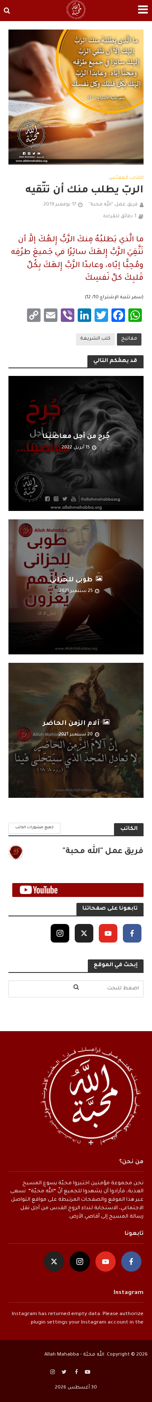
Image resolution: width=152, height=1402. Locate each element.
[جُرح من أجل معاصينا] (76, 443)
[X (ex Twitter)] (84, 933)
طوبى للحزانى (71, 580)
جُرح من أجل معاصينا (76, 436)
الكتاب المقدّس (126, 178)
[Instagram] (60, 933)
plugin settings (49, 1323)
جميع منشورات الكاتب (34, 828)
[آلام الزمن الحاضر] (76, 730)
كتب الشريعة (95, 338)
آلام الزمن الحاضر (71, 723)
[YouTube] (108, 933)
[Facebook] (132, 933)
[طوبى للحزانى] (76, 587)
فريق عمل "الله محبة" (113, 204)
